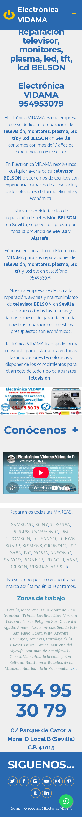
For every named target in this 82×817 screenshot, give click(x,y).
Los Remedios (49, 615)
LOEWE (66, 538)
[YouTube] (47, 781)
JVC (27, 552)
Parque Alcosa (42, 627)
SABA (15, 552)
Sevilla (13, 609)
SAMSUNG (22, 524)
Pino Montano (53, 609)
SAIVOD (12, 559)
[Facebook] (24, 781)
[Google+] (35, 781)
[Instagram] (58, 781)
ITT (72, 545)
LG (35, 538)
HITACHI (54, 559)
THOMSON (18, 538)
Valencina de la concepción (47, 656)
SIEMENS (32, 545)
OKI (64, 531)
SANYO (48, 538)
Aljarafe (61, 633)
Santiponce (36, 662)
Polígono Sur (46, 621)
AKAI (72, 559)
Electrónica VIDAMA (38, 14)
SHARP (12, 545)
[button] (17, 402)
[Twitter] (13, 781)
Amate (22, 627)
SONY (42, 524)
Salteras (17, 662)
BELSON (18, 567)
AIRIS (56, 567)
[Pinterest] (69, 781)
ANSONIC (60, 552)
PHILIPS (21, 531)
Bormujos (18, 639)
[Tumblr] (36, 793)
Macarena (30, 609)
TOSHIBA (60, 524)
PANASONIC (45, 531)
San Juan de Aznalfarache (48, 650)
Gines (29, 644)
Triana (28, 615)
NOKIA (40, 552)
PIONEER (33, 559)
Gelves (15, 656)
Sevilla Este (67, 627)
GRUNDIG (55, 545)
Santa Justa (42, 633)
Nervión (70, 615)
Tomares (36, 639)
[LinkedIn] (47, 793)
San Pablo (21, 633)
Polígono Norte (19, 621)
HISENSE (38, 567)
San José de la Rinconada (45, 668)
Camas (42, 644)
